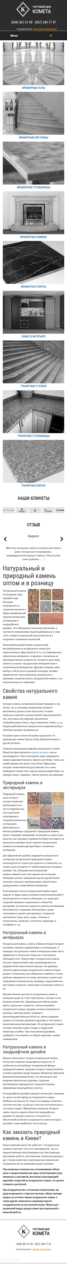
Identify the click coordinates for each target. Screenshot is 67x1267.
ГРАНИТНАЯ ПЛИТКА (33, 485)
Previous (7, 504)
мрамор (35, 752)
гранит (45, 752)
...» (43, 559)
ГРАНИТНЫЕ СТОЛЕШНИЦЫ (33, 436)
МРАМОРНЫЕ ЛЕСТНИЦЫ (33, 137)
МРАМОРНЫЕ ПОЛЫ (33, 88)
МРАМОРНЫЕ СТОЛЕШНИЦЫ (33, 187)
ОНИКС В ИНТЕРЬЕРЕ (34, 336)
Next (59, 504)
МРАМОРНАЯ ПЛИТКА (33, 286)
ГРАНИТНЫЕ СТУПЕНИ (33, 386)
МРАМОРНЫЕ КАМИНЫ (33, 237)
